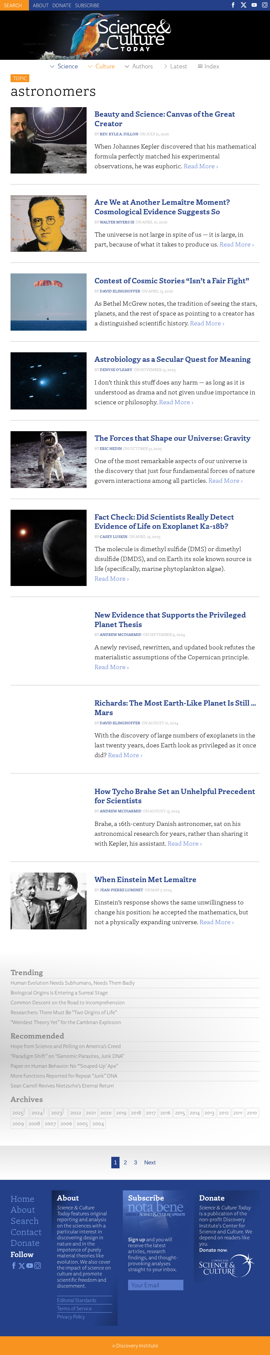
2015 (180, 1113)
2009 (18, 1123)
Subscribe (87, 5)
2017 (151, 1113)
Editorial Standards (76, 1300)
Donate (61, 5)
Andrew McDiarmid (121, 634)
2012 (224, 1113)
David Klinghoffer (120, 291)
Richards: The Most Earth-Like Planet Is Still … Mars (175, 707)
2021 (91, 1113)
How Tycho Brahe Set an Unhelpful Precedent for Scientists (174, 795)
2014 (195, 1113)
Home (23, 1198)
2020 (106, 1113)
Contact (26, 1231)
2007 (50, 1123)
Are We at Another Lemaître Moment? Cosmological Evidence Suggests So (162, 206)
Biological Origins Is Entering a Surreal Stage (59, 993)
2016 (165, 1113)
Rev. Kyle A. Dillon (119, 133)
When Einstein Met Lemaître (145, 879)
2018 (136, 1113)
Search (25, 1220)
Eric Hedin (111, 448)
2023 (56, 1113)
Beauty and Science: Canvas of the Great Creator (164, 118)
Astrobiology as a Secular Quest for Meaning (172, 358)
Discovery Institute (137, 1346)
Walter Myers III (117, 222)
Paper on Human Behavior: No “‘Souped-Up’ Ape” (64, 1066)
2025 (18, 1113)
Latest (178, 66)
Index (211, 66)
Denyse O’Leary (116, 369)
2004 (98, 1123)
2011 (237, 1113)
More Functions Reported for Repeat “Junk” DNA (64, 1076)
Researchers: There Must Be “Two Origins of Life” (64, 1012)
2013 (209, 1113)
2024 (37, 1113)
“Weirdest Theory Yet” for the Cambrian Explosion (66, 1022)
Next (150, 1162)
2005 (82, 1123)
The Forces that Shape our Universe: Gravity (172, 437)
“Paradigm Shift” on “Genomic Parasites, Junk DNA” (67, 1056)
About (41, 5)
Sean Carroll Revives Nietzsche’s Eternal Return (62, 1086)
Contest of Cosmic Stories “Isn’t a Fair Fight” (171, 280)
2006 (66, 1123)
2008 (34, 1123)
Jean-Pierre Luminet (121, 889)
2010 (252, 1113)
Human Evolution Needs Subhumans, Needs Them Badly (73, 983)
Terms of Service (74, 1308)
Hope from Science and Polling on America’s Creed (66, 1046)
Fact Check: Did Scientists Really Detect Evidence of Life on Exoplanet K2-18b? (164, 521)
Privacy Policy (71, 1317)
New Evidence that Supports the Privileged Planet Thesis (170, 619)
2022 (75, 1113)
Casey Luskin (113, 536)
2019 (121, 1113)
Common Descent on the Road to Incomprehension (68, 1002)
